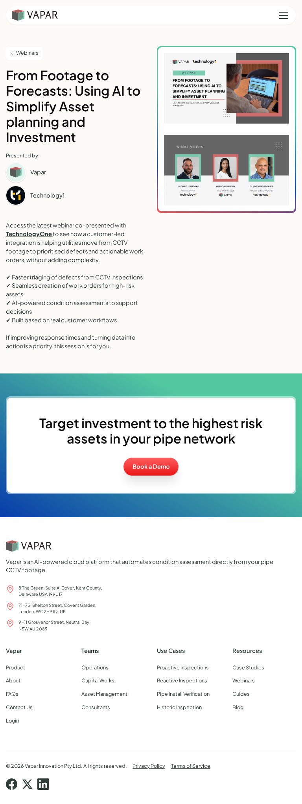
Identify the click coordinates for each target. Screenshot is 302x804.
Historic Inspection (179, 707)
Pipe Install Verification (183, 694)
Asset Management (104, 694)
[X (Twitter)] (27, 784)
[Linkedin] (43, 784)
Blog (237, 707)
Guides (241, 694)
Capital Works (97, 680)
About (13, 680)
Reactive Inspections (182, 680)
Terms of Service (190, 766)
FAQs (12, 694)
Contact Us (19, 707)
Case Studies (248, 667)
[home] (35, 15)
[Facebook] (11, 784)
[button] (282, 15)
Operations (95, 667)
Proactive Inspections (183, 667)
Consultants (95, 707)
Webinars (243, 680)
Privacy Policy (149, 766)
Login (12, 720)
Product (15, 667)
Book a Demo (151, 466)
